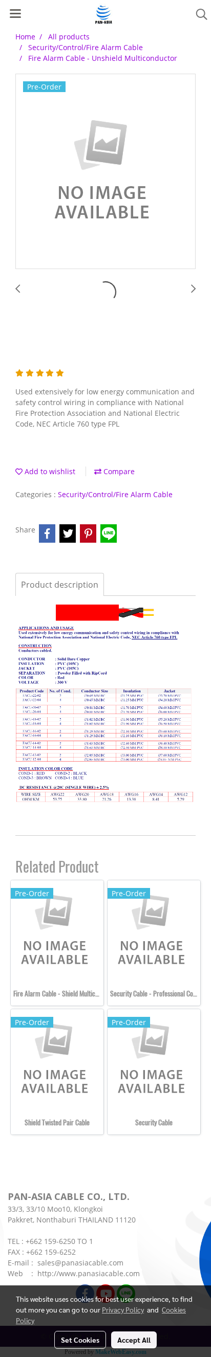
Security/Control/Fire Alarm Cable (115, 494)
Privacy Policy (123, 1309)
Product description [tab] (59, 584)
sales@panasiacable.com (80, 1262)
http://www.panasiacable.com (88, 1273)
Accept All (134, 1339)
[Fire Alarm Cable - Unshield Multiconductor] (105, 172)
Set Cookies (80, 1339)
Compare (118, 471)
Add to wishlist (49, 471)
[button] (198, 14)
